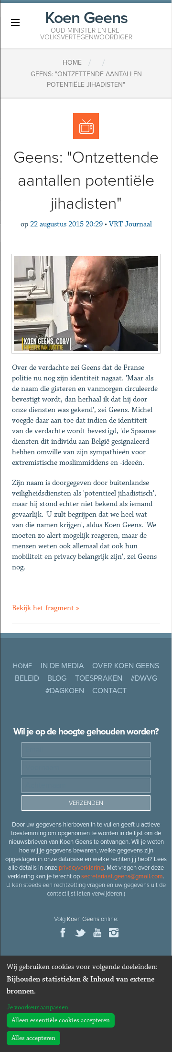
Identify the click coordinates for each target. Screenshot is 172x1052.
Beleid (27, 678)
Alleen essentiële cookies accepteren (60, 1020)
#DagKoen (64, 691)
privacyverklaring (81, 868)
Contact (109, 691)
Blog (56, 678)
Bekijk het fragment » (45, 608)
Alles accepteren (33, 1038)
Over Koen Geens (125, 666)
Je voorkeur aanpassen (37, 1007)
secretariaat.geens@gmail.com (122, 876)
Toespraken (98, 678)
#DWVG (143, 678)
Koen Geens (86, 24)
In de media (62, 666)
